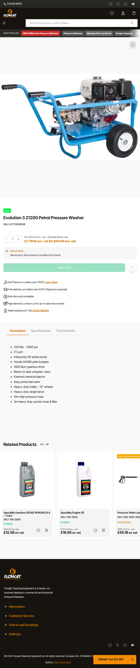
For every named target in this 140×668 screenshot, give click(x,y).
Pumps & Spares (124, 33)
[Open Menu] (4, 23)
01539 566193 (40, 310)
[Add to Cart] (47, 530)
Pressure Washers (73, 33)
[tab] (17, 330)
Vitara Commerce (62, 662)
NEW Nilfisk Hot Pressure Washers (40, 33)
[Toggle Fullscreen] (132, 44)
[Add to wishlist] (132, 267)
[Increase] (18, 239)
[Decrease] (6, 239)
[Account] (123, 13)
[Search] (132, 23)
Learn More (51, 282)
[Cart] (134, 13)
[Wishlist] (111, 13)
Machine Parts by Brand (99, 33)
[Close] (132, 659)
